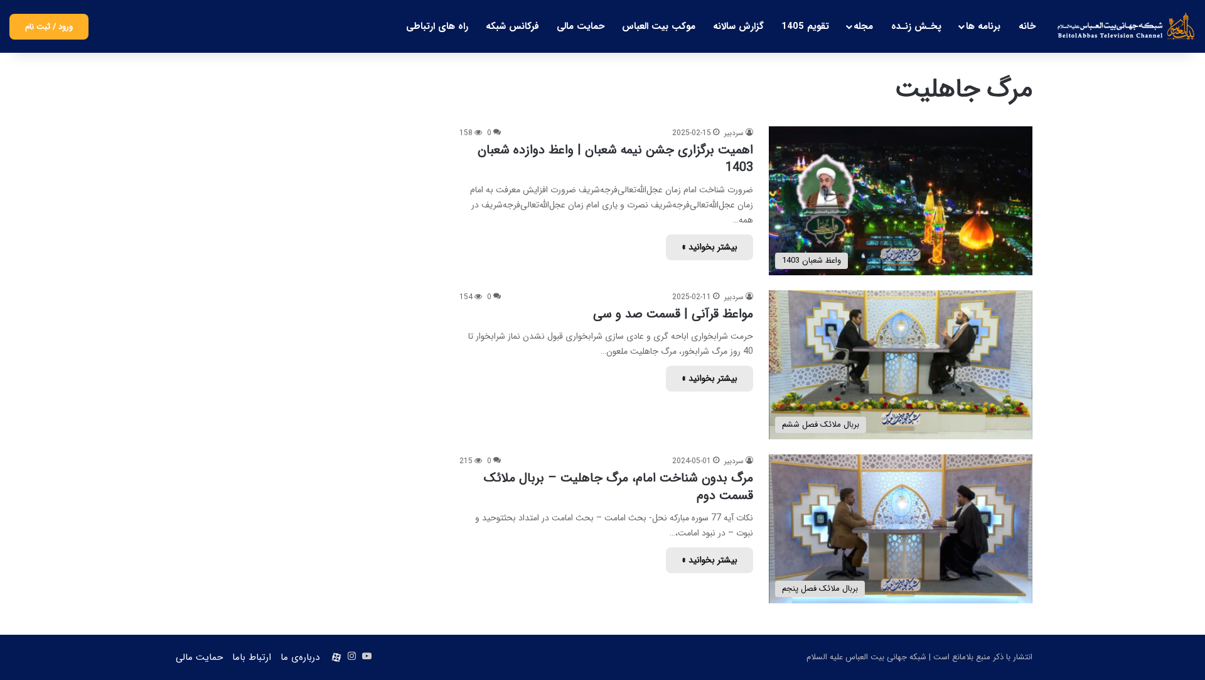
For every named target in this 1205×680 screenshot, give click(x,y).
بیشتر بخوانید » (709, 247)
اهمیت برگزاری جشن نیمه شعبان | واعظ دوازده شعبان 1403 (615, 158)
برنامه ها (983, 26)
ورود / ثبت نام (49, 26)
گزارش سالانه (738, 26)
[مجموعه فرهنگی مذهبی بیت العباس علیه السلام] (1126, 26)
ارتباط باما (251, 657)
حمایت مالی (580, 26)
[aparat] (336, 657)
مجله (863, 26)
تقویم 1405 (805, 26)
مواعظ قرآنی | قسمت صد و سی (673, 314)
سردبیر (734, 133)
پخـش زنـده (916, 26)
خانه (1027, 26)
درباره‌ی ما (300, 657)
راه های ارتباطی (437, 26)
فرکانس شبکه (512, 26)
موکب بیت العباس (658, 26)
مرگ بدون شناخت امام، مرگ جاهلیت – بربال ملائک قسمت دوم (618, 486)
